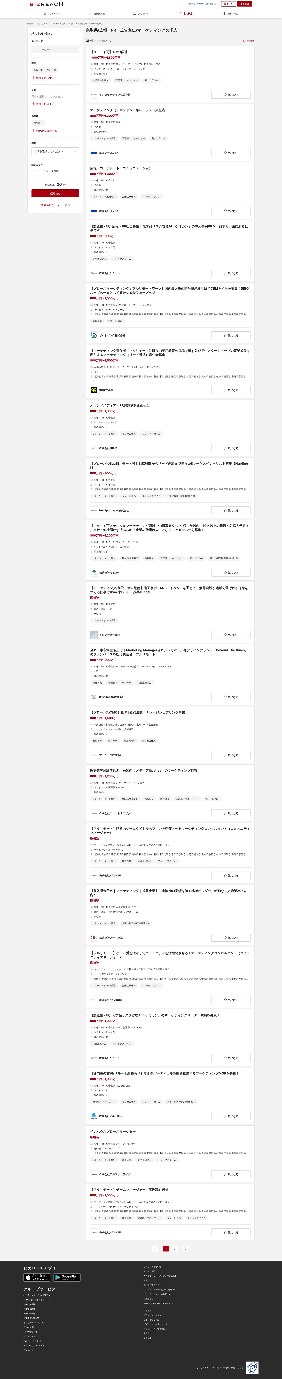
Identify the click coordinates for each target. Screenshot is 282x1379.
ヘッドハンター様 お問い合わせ (158, 1329)
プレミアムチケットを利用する (157, 1294)
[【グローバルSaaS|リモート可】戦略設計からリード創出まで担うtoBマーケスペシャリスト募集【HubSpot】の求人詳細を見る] (170, 488)
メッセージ (143, 13)
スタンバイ (28, 1350)
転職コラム (148, 1299)
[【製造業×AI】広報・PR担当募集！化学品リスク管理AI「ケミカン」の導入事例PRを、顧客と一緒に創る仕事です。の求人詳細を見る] (170, 250)
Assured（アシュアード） (35, 1346)
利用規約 (147, 1311)
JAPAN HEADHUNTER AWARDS (158, 1303)
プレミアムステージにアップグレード (160, 1290)
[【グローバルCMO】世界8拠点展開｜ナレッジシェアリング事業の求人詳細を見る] (170, 734)
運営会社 (147, 1333)
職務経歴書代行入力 (152, 1285)
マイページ (55, 13)
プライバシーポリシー (153, 1315)
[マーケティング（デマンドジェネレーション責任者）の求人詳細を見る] (170, 132)
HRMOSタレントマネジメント (37, 1300)
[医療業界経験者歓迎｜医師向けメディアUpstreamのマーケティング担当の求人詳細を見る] (170, 793)
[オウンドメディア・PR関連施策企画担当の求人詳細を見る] (170, 428)
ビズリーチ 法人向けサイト (156, 1324)
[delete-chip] (55, 70)
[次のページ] (186, 1248)
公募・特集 (232, 13)
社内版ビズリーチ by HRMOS (37, 1295)
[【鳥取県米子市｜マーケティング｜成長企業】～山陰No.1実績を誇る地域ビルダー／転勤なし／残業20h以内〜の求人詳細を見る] (170, 915)
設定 (146, 1281)
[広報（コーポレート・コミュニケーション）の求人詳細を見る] (170, 190)
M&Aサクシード (31, 1332)
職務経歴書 (99, 13)
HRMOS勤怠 (29, 1309)
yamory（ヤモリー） (33, 1341)
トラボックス (29, 1336)
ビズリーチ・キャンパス (34, 1323)
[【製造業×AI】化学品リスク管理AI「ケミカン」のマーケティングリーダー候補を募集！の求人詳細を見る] (170, 1037)
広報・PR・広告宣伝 (78, 23)
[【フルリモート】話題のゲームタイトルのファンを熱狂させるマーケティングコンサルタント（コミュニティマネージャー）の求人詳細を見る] (170, 853)
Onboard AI (29, 1327)
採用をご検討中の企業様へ (202, 4)
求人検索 (188, 13)
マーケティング (58, 23)
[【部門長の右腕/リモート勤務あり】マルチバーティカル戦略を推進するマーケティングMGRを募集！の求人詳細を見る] (170, 1095)
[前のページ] (155, 1248)
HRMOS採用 (29, 1304)
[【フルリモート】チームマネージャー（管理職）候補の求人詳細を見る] (170, 1212)
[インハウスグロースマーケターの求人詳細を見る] (170, 1154)
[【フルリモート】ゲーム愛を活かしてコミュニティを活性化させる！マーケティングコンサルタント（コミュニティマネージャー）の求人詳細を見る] (170, 977)
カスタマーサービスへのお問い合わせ (160, 1276)
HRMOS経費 (29, 1314)
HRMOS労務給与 (31, 1318)
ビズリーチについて (152, 1267)
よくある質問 (149, 1271)
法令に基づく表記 (151, 1320)
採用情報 (147, 1338)
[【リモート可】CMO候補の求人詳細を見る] (170, 74)
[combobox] (55, 151)
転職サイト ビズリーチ (37, 23)
